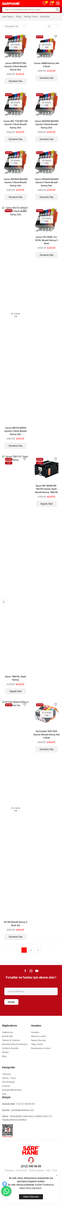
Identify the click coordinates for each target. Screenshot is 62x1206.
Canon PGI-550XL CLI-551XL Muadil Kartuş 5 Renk (46, 240)
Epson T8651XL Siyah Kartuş (15, 678)
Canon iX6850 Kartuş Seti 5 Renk (46, 65)
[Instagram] (31, 970)
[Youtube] (36, 970)
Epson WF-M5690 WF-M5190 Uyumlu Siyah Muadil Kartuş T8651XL (46, 488)
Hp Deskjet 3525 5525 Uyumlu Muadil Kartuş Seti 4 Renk (46, 734)
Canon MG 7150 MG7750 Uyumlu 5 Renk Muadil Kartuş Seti (15, 124)
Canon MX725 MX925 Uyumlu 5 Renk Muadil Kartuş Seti (15, 431)
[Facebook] (25, 970)
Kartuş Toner (31, 16)
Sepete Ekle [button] (15, 691)
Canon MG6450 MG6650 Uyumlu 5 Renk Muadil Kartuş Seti (46, 182)
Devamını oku (15, 81)
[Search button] (57, 9)
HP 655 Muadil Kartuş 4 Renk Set (15, 924)
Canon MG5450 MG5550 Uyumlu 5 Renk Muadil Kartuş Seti (46, 124)
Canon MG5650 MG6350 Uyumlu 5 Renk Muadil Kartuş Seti (15, 182)
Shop (18, 16)
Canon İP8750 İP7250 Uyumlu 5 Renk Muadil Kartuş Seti (15, 66)
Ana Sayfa (7, 16)
